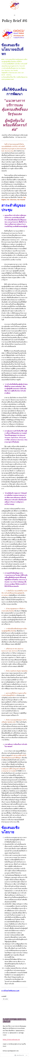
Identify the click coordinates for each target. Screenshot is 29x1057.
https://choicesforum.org (11, 1039)
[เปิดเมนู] (14, 15)
